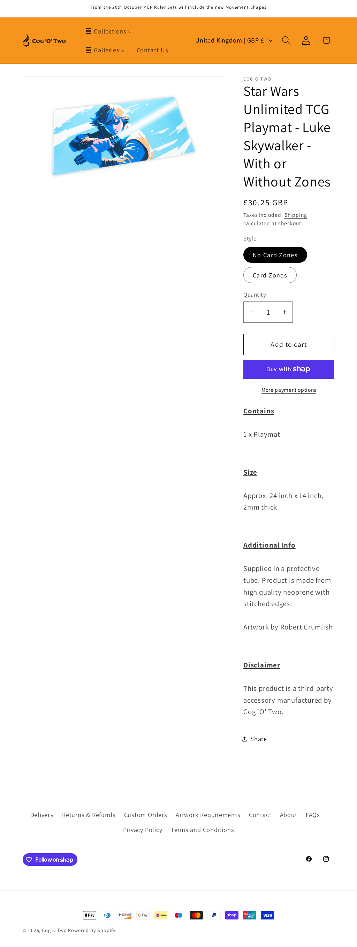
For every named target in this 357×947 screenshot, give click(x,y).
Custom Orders (145, 814)
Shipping (295, 214)
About (288, 814)
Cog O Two (54, 930)
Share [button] (258, 738)
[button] (286, 40)
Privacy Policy (142, 829)
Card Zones (270, 275)
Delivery (42, 814)
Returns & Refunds (88, 814)
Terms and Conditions (202, 829)
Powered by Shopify (91, 930)
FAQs (313, 814)
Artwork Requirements (208, 814)
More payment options (288, 389)
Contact (260, 814)
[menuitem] (108, 31)
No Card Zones (275, 255)
